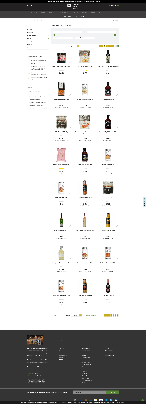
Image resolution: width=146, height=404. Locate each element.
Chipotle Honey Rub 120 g (108, 164)
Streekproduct (40, 105)
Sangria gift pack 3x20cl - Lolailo (61, 66)
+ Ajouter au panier (60, 78)
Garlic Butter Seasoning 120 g (84, 99)
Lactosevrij (32, 102)
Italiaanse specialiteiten (35, 99)
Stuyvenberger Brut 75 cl (61, 230)
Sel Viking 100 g (108, 197)
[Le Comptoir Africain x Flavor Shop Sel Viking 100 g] (108, 187)
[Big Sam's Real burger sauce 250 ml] (84, 285)
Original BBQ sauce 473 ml (108, 99)
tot (84, 32)
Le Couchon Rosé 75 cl (108, 295)
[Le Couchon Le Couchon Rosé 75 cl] (108, 285)
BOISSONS (52, 13)
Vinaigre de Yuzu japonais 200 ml (61, 262)
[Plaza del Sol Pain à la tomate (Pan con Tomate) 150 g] (84, 122)
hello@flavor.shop (38, 375)
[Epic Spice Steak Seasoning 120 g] (61, 187)
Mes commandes (109, 350)
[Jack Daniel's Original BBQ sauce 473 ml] (108, 89)
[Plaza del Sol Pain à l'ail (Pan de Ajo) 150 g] (84, 56)
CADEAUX (75, 13)
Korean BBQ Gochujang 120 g (61, 295)
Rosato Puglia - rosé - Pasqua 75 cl (84, 230)
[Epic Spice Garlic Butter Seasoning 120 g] (84, 89)
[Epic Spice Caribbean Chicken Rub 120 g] (108, 253)
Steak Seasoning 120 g (61, 197)
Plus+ (44, 400)
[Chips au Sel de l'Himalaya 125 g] (61, 154)
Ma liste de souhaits (109, 355)
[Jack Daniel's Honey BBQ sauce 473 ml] (84, 154)
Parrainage (84, 382)
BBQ (42, 21)
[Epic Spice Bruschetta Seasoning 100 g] (84, 253)
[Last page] (113, 46)
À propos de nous (86, 348)
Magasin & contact (86, 350)
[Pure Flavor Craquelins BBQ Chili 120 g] (61, 89)
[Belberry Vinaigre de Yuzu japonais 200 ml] (61, 253)
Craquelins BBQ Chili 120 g (61, 99)
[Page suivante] (111, 46)
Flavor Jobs (84, 373)
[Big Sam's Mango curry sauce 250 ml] (108, 220)
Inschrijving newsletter (87, 380)
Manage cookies (120, 402)
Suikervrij (32, 108)
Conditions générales (86, 364)
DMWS (40, 400)
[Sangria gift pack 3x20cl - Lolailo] (61, 56)
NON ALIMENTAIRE (63, 13)
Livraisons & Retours (86, 362)
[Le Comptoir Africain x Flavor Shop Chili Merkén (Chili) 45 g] (61, 122)
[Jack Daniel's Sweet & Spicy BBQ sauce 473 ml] (108, 122)
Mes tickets (107, 353)
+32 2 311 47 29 (36, 373)
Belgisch (35, 91)
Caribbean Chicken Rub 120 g (108, 262)
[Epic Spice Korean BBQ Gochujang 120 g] (61, 285)
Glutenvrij (42, 96)
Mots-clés (36, 21)
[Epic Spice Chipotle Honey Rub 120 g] (108, 154)
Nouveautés (34, 13)
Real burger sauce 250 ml (85, 295)
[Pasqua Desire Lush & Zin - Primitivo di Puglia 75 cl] (108, 56)
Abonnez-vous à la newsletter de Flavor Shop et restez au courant (47, 392)
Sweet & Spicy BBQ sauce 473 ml (108, 132)
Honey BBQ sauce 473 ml (85, 164)
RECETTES (92, 13)
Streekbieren (32, 105)
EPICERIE (43, 13)
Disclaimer (84, 366)
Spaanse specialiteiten (41, 102)
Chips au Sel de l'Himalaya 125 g (61, 164)
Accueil (28, 21)
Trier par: (65, 46)
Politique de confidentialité (88, 369)
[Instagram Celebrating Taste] (32, 381)
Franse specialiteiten (34, 96)
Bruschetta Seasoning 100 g (84, 262)
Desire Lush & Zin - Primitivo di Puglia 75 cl (108, 67)
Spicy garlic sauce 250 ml (85, 197)
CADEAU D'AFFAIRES (79, 16)
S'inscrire (107, 348)
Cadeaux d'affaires (86, 357)
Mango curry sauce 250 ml (108, 230)
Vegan (44, 108)
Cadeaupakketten (33, 94)
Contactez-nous (111, 13)
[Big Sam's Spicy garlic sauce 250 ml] (84, 187)
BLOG (100, 13)
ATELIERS (84, 13)
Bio (39, 91)
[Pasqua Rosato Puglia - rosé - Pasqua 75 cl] (84, 220)
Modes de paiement (86, 359)
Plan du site (84, 371)
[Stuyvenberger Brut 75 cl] (61, 220)
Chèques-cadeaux (66, 16)
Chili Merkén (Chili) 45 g (61, 132)
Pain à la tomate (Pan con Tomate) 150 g (84, 132)
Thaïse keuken (38, 108)
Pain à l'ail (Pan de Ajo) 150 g (85, 66)
